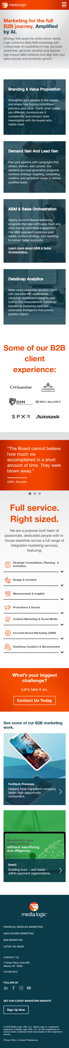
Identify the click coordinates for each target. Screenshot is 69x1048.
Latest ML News (14, 947)
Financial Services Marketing (23, 927)
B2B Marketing (13, 940)
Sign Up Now (16, 1010)
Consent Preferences (28, 1040)
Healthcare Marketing (19, 934)
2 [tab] (34, 493)
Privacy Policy (10, 1040)
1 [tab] (29, 493)
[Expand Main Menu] (64, 4)
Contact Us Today (34, 701)
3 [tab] (39, 493)
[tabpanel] (34, 465)
